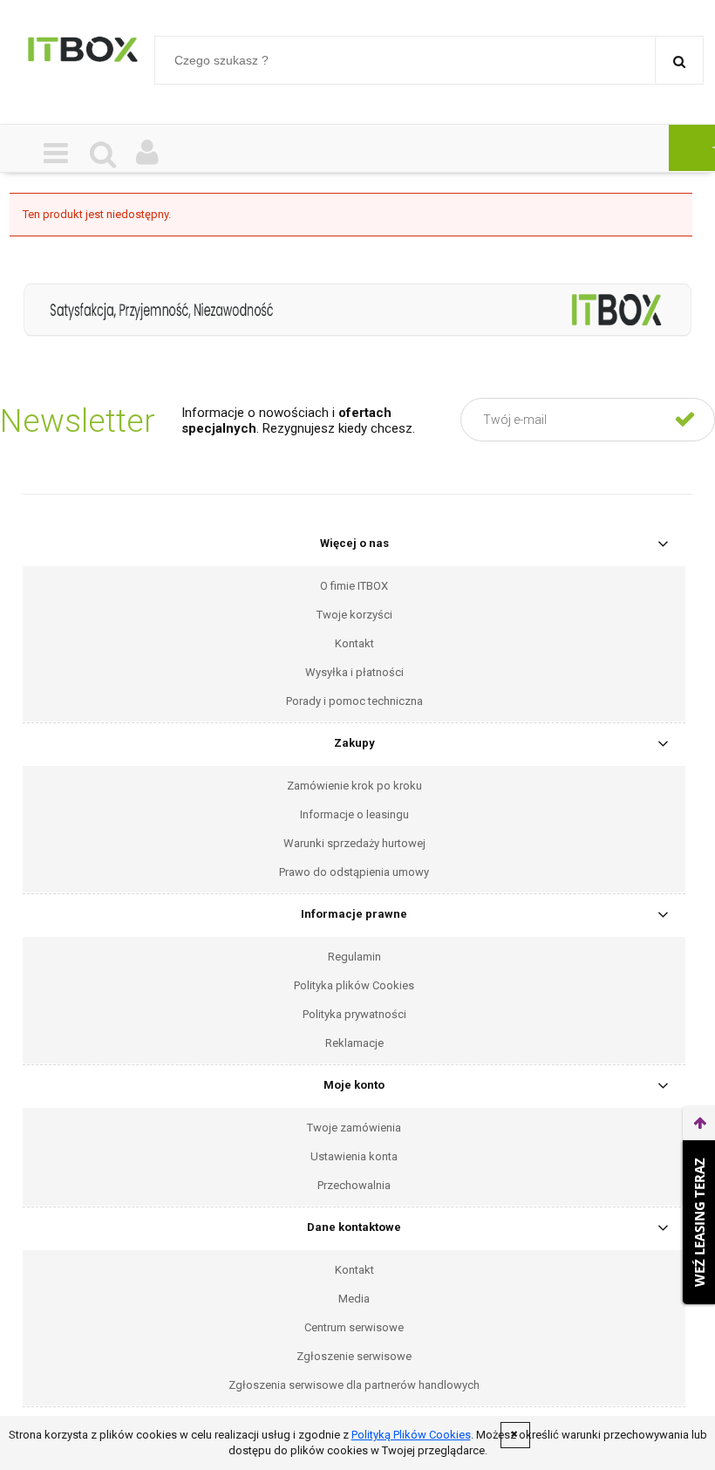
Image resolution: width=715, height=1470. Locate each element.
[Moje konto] (147, 154)
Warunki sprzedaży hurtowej (354, 843)
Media (354, 1298)
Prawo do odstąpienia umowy (354, 872)
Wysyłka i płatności (354, 672)
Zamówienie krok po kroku (354, 785)
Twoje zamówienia (354, 1127)
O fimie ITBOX (354, 585)
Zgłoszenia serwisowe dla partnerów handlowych (354, 1384)
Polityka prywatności (354, 1014)
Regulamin (354, 956)
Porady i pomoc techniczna (354, 701)
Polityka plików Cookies (354, 985)
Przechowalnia (354, 1185)
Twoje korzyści (354, 614)
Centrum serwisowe (354, 1327)
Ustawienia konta (354, 1156)
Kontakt (354, 643)
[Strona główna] (82, 57)
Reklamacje (354, 1043)
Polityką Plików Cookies (411, 1434)
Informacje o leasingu (354, 814)
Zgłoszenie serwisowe (354, 1356)
